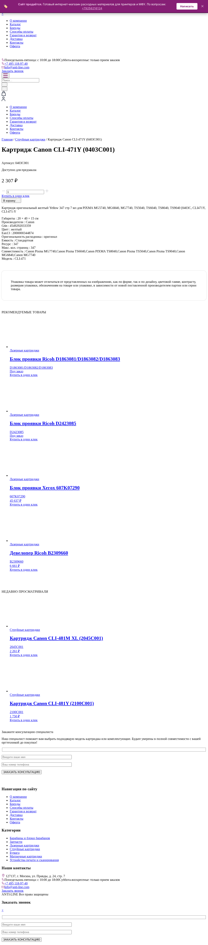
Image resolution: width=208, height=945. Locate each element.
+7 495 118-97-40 (16, 63)
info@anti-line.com (16, 67)
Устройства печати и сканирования (34, 860)
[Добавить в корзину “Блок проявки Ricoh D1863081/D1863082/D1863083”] (11, 380)
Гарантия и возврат (23, 35)
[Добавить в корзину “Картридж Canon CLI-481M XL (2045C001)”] (11, 660)
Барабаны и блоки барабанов (30, 838)
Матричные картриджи (26, 856)
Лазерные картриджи (24, 845)
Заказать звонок (13, 71)
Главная (7, 139)
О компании (18, 20)
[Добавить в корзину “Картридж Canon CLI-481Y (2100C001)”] (11, 725)
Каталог (15, 24)
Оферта (15, 46)
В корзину (9, 200)
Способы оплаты (21, 31)
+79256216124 (92, 8)
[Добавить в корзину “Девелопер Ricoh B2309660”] (11, 574)
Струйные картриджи (30, 139)
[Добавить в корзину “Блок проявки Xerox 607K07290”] (11, 509)
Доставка (16, 39)
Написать (187, 6)
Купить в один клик (15, 196)
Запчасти (16, 841)
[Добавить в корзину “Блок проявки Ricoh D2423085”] (11, 444)
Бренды (15, 28)
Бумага (15, 852)
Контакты (16, 42)
